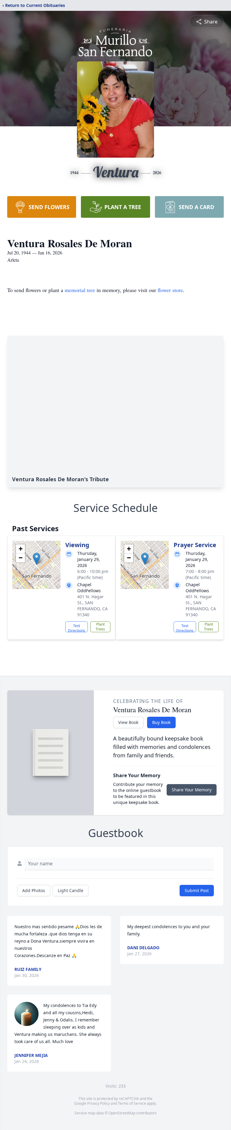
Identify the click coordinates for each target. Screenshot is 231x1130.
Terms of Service (132, 1103)
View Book (128, 722)
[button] (36, 559)
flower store (170, 290)
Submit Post (197, 890)
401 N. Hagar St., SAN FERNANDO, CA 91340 (92, 605)
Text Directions (76, 627)
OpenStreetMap (122, 1113)
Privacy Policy (98, 1103)
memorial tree (80, 290)
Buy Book (161, 722)
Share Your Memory (191, 790)
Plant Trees (100, 627)
